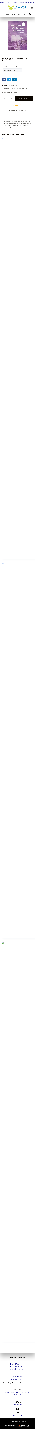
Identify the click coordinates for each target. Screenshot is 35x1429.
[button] (23, 24)
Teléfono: (17, 1402)
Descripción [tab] (17, 105)
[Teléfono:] (17, 1399)
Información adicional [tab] (17, 111)
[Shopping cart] (32, 8)
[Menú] (3, 8)
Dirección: (18, 1390)
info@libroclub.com (18, 1415)
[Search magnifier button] (30, 14)
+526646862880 (17, 1405)
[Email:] (17, 1409)
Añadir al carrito (24, 98)
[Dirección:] (17, 1386)
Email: (17, 1412)
